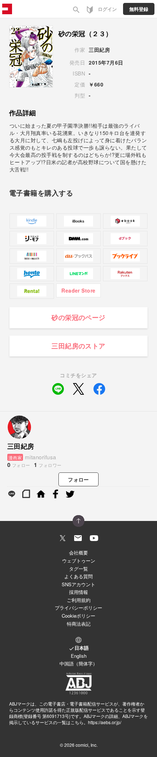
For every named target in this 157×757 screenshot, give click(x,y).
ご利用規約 (79, 599)
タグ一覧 (78, 568)
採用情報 (78, 591)
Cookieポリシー (78, 615)
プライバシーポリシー (78, 607)
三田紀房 (99, 49)
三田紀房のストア (78, 346)
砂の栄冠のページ (78, 317)
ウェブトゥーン (78, 560)
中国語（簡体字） (78, 663)
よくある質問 (78, 576)
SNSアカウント (78, 584)
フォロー (78, 479)
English (79, 655)
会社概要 (78, 552)
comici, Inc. (86, 745)
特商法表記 (79, 623)
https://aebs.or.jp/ (104, 722)
